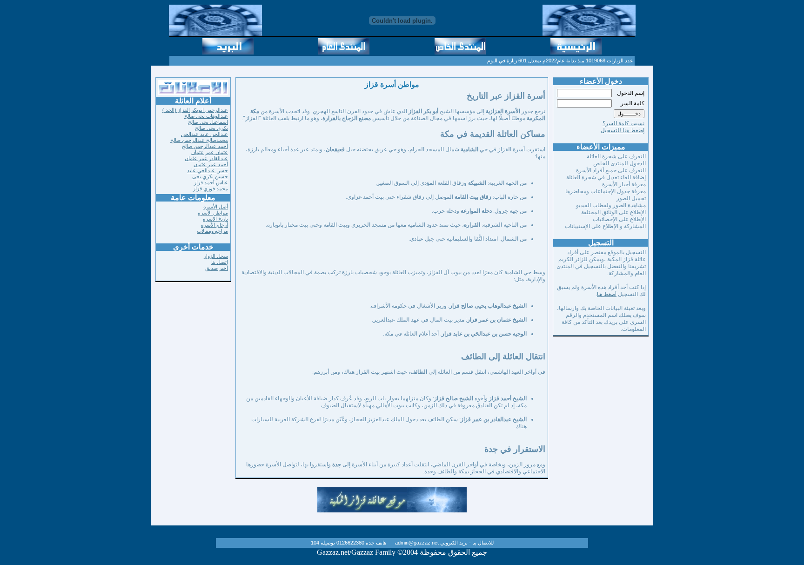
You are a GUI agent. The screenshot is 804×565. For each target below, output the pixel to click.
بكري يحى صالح (211, 128)
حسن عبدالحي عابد (207, 170)
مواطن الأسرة (213, 212)
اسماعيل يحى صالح (208, 122)
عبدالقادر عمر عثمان (206, 158)
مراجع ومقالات (212, 231)
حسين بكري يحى (210, 176)
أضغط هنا (606, 294)
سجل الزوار (216, 256)
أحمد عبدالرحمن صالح (205, 146)
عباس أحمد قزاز (211, 182)
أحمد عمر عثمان (211, 164)
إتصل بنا (219, 262)
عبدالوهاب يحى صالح (206, 116)
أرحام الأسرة (214, 225)
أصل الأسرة (215, 206)
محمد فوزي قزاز (210, 188)
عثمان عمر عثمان (209, 152)
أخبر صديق (216, 268)
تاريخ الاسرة (215, 219)
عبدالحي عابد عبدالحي (204, 134)
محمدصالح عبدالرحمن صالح (199, 140)
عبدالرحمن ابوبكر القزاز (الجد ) (195, 110)
